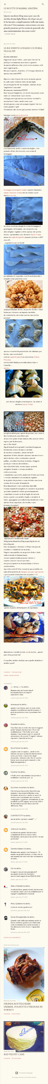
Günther (14, 772)
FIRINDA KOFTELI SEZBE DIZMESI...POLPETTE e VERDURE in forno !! (23, 1006)
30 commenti (16, 1058)
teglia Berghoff (17, 237)
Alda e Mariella (16, 886)
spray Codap (28, 404)
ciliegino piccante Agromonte (32, 572)
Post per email (16, 672)
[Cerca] (42, 3)
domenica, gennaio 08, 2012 (20, 910)
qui (27, 652)
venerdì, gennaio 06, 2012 (19, 698)
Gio (12, 868)
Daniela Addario (17, 849)
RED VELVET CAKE (14, 1054)
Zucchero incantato (19, 787)
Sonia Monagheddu (19, 917)
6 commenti (16, 1014)
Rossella (14, 724)
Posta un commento (12, 937)
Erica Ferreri (15, 748)
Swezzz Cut (11, 195)
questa (6, 368)
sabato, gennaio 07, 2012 (19, 842)
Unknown (15, 829)
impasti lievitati (14, 675)
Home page (10, 34)
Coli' (36, 574)
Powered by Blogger (26, 1073)
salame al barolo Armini (13, 193)
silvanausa (15, 704)
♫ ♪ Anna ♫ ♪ (16, 687)
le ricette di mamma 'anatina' (21, 8)
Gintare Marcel (31, 1077)
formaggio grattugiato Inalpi (15, 190)
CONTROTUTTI (17, 816)
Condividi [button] (7, 672)
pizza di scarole (22, 115)
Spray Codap (36, 235)
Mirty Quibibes (16, 904)
